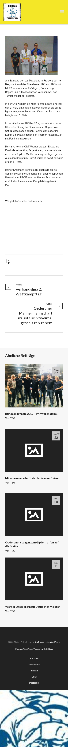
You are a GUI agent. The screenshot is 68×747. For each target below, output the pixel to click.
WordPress (55, 642)
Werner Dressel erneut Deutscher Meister (32, 606)
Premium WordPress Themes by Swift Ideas (34, 648)
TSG (12, 418)
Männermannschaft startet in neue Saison (32, 478)
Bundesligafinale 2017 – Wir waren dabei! (31, 413)
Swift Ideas (39, 642)
